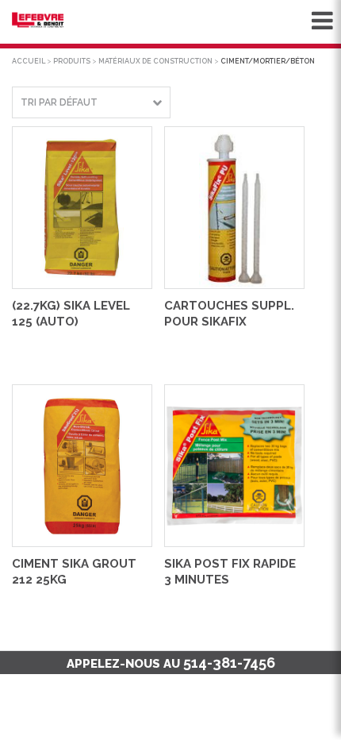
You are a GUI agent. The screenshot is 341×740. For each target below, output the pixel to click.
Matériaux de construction (155, 61)
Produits (71, 61)
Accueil (28, 61)
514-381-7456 (229, 662)
